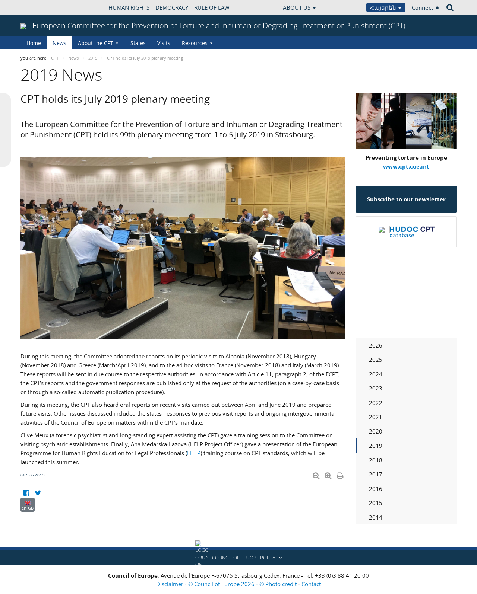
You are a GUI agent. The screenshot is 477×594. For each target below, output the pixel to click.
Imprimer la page (341, 474)
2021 (375, 417)
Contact (311, 584)
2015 (375, 503)
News (59, 43)
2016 (375, 488)
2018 (375, 460)
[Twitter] (38, 493)
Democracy (171, 7)
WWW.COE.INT (39, 7)
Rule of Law (212, 7)
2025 (375, 359)
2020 (375, 431)
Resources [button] (195, 43)
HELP (193, 453)
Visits (163, 43)
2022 (375, 402)
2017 (375, 474)
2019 (375, 445)
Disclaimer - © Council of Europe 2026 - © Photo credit (227, 584)
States (138, 43)
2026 (375, 345)
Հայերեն (384, 7)
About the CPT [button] (95, 43)
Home (33, 43)
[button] (238, 557)
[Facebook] (26, 493)
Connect (422, 7)
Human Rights (128, 7)
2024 (375, 374)
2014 (375, 517)
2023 (375, 388)
